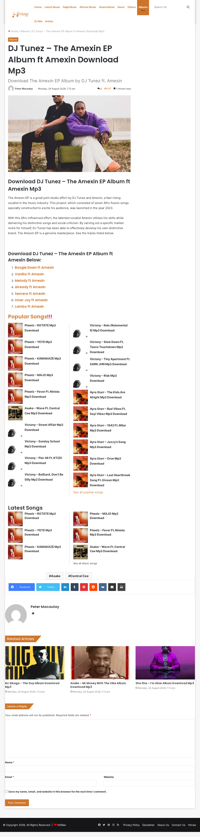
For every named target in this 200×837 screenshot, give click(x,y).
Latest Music (52, 7)
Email (9, 777)
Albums (143, 7)
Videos (131, 7)
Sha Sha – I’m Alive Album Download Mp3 (165, 683)
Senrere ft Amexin (30, 293)
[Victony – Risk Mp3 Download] (80, 380)
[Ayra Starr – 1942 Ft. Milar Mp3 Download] (80, 430)
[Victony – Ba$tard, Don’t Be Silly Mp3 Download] (15, 479)
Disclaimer (148, 824)
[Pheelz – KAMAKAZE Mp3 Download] (15, 363)
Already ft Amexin (30, 287)
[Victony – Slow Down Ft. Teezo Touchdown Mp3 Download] (80, 346)
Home (38, 7)
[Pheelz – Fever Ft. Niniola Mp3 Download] (15, 396)
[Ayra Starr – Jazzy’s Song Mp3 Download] (80, 446)
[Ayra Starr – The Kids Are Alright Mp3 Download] (80, 397)
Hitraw (192, 824)
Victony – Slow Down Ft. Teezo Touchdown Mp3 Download (107, 347)
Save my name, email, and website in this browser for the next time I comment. (57, 791)
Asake (56, 576)
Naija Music (70, 7)
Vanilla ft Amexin (29, 274)
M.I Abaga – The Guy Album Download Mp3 (32, 685)
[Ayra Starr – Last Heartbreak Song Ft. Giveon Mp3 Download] (80, 480)
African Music (87, 7)
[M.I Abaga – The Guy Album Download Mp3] (34, 663)
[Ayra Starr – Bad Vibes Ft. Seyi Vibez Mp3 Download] (80, 413)
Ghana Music (107, 7)
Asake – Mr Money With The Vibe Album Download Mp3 (98, 685)
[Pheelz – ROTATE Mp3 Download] (15, 330)
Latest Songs (25, 507)
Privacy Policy (131, 824)
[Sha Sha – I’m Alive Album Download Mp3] (165, 663)
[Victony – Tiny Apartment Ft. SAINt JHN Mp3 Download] (80, 364)
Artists (49, 21)
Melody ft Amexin (30, 280)
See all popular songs (88, 492)
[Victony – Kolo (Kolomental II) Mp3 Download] (80, 330)
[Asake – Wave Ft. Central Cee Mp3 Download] (15, 413)
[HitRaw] (20, 14)
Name (9, 762)
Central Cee (79, 576)
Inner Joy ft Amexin (31, 300)
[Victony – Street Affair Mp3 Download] (15, 429)
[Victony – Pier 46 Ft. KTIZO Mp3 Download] (15, 462)
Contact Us (178, 824)
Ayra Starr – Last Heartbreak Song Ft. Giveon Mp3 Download (110, 480)
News (121, 7)
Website (109, 777)
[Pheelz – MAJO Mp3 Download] (15, 380)
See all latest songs (85, 563)
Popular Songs (30, 316)
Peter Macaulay (24, 88)
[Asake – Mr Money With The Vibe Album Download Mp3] (100, 663)
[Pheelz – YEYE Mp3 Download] (15, 346)
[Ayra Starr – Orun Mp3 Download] (80, 463)
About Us (163, 824)
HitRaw (61, 824)
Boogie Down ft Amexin (34, 267)
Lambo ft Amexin (29, 306)
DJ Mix (38, 21)
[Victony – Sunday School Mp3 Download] (15, 446)
